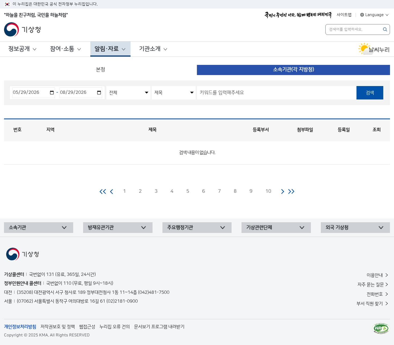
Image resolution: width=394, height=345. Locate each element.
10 (268, 191)
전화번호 (375, 294)
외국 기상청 (337, 227)
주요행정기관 (180, 227)
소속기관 (17, 227)
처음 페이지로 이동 (103, 191)
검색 (370, 92)
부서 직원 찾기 (370, 303)
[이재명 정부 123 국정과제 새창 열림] (298, 15)
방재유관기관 (101, 227)
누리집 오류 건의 (114, 326)
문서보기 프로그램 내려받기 (159, 326)
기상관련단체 (259, 227)
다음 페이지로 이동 (282, 191)
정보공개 (19, 49)
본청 (100, 69)
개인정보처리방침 (20, 326)
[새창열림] (374, 49)
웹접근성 (87, 326)
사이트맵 (344, 15)
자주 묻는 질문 (371, 284)
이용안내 (375, 275)
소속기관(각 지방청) (293, 69)
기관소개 (150, 49)
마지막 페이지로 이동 (291, 191)
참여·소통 (62, 49)
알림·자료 (107, 49)
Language (374, 15)
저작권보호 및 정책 (57, 326)
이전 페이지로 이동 (111, 191)
